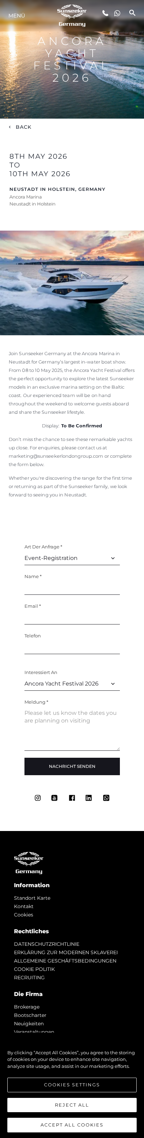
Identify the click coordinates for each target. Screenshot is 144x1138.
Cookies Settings (72, 1084)
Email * (32, 606)
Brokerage (26, 1007)
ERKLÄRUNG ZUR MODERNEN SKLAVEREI (66, 952)
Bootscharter (30, 1015)
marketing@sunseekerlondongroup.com (57, 456)
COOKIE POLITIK (34, 969)
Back (24, 127)
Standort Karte (32, 898)
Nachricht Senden (72, 766)
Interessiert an (40, 672)
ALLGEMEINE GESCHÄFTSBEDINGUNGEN (65, 961)
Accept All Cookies (72, 1125)
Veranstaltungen (34, 1032)
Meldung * (36, 702)
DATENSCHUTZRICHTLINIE (46, 944)
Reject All (72, 1105)
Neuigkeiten (29, 1023)
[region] (72, 1085)
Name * (33, 576)
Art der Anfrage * (43, 546)
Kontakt (24, 906)
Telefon (32, 635)
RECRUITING (29, 977)
